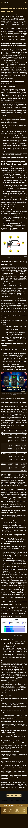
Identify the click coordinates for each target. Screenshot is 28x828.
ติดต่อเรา (24, 800)
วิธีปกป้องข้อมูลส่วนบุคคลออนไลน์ (18, 198)
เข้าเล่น (17, 800)
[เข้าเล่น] (11, 810)
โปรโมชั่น (17, 811)
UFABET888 (5, 800)
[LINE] (24, 810)
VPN (9, 612)
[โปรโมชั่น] (17, 810)
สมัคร (12, 800)
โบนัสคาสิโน (17, 484)
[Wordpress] (19, 795)
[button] (26, 2)
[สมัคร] (5, 810)
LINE (24, 811)
